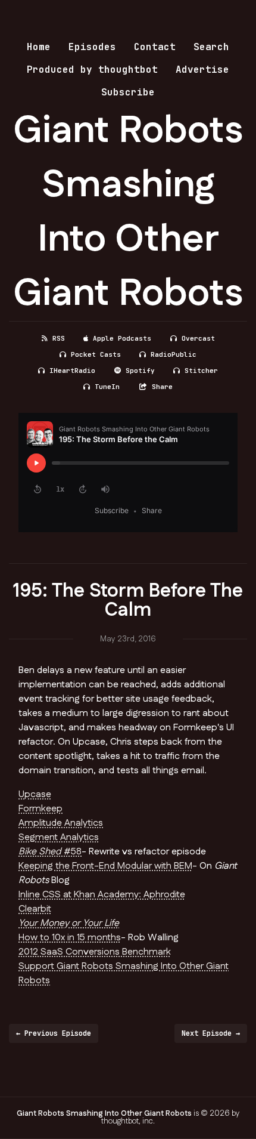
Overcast (198, 338)
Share (162, 386)
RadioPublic (173, 354)
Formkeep (40, 809)
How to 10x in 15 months (69, 937)
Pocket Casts (96, 354)
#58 (50, 852)
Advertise (202, 69)
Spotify (140, 370)
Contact (155, 47)
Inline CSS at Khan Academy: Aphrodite (101, 895)
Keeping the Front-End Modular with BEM (105, 866)
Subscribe (128, 92)
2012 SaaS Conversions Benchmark (94, 952)
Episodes (92, 47)
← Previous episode (53, 1033)
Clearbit (34, 909)
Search (211, 47)
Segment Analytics (58, 837)
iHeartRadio (72, 370)
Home (39, 47)
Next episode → (211, 1033)
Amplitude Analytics (60, 823)
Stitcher (201, 370)
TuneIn (107, 386)
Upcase (34, 794)
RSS (58, 338)
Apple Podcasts (122, 338)
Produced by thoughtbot (92, 69)
